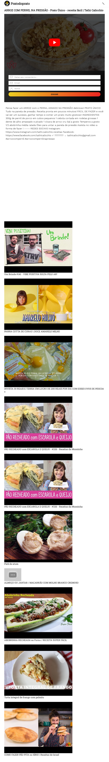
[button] (103, 3)
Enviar (54, 94)
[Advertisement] (54, 160)
